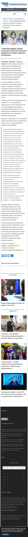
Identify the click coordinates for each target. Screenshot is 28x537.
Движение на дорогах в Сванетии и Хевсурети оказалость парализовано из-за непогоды (12, 440)
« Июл (2, 488)
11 (7, 476)
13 (14, 476)
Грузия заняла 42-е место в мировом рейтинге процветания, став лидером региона (13, 449)
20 (14, 479)
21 (17, 479)
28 (17, 482)
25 (7, 482)
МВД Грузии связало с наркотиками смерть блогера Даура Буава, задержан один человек (12, 444)
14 (17, 476)
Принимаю (5, 534)
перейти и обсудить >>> (16, 250)
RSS (2, 453)
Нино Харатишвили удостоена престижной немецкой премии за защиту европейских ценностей (12, 435)
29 (20, 482)
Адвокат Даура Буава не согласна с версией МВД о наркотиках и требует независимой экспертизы (13, 430)
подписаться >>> (13, 245)
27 (14, 482)
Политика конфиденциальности (19, 525)
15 (20, 476)
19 (10, 479)
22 (20, 479)
